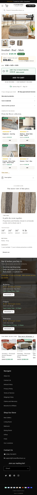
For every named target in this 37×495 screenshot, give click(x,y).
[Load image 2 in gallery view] (12, 43)
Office (6, 434)
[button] (2, 6)
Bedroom (7, 426)
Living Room (8, 422)
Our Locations (8, 443)
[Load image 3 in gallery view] (20, 43)
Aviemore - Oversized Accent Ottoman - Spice (8, 355)
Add (10, 140)
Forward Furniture (20, 490)
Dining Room (8, 430)
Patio (5, 439)
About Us (7, 376)
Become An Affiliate (10, 405)
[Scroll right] (33, 352)
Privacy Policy (8, 388)
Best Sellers (7, 417)
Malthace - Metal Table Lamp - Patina (26, 134)
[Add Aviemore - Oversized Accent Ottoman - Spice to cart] (14, 347)
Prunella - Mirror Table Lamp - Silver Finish (9, 162)
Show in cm (6, 252)
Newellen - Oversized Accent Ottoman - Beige (23, 355)
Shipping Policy (9, 397)
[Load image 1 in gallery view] (5, 43)
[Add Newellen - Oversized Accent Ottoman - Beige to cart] (29, 347)
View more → (6, 172)
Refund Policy (8, 384)
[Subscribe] (28, 468)
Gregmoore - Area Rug (9, 134)
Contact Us (7, 380)
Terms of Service (9, 393)
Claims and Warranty (10, 401)
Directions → (8, 294)
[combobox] (18, 10)
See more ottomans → (26, 336)
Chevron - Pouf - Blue (26, 161)
